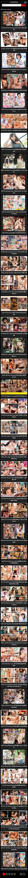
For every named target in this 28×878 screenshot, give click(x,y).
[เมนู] (25, 2)
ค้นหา (23, 5)
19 (21, 874)
